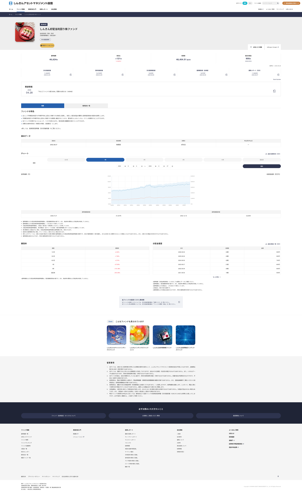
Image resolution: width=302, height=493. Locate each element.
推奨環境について (238, 416)
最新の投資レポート (130, 434)
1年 (105, 160)
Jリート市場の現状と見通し (132, 463)
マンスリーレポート (130, 440)
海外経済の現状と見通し (131, 457)
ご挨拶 (178, 434)
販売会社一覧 (86, 106)
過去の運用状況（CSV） (274, 154)
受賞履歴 (231, 437)
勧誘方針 (23, 476)
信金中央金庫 (233, 447)
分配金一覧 (24, 449)
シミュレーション (77, 437)
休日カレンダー (25, 452)
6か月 (66, 160)
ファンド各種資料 (26, 446)
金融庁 (231, 440)
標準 (245, 3)
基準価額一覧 (24, 434)
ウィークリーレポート (131, 437)
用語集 (260, 9)
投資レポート (44, 9)
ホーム (11, 9)
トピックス (128, 443)
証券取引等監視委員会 (235, 444)
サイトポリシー (46, 476)
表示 (262, 166)
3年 (144, 160)
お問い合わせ (289, 9)
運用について (180, 440)
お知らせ (231, 433)
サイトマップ (280, 9)
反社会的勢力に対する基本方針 (70, 476)
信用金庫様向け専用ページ (292, 3)
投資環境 (127, 446)
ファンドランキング (26, 443)
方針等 (178, 443)
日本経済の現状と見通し (131, 455)
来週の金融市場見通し (131, 449)
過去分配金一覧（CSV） (274, 244)
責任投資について (181, 446)
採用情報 (179, 449)
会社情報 (54, 9)
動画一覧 (127, 466)
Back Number (277, 79)
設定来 (262, 160)
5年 (184, 160)
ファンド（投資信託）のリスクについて (64, 416)
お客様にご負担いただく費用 (151, 416)
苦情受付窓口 (180, 452)
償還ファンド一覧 (26, 457)
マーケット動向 (129, 452)
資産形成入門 (32, 9)
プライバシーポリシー (34, 476)
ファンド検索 (24, 440)
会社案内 (179, 437)
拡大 (250, 3)
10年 (222, 160)
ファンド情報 (21, 9)
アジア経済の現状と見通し (132, 460)
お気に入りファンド (26, 437)
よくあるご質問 (270, 9)
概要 (42, 106)
